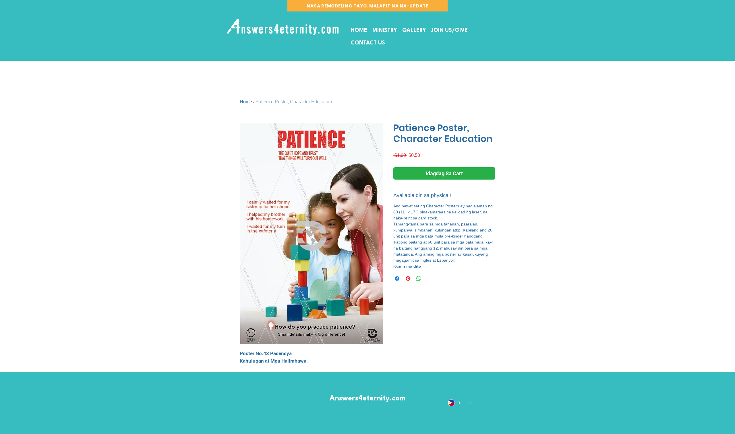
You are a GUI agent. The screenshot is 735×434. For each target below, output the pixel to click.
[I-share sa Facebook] (397, 278)
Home (246, 101)
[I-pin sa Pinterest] (408, 278)
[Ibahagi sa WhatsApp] (418, 278)
